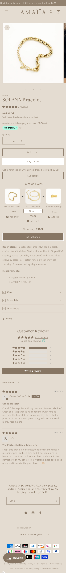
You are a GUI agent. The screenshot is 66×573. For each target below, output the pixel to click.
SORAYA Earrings (54, 206)
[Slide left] (25, 89)
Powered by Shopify (24, 563)
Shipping (16, 117)
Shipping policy (32, 568)
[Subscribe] (55, 501)
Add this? (14, 216)
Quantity (6, 134)
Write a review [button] (33, 371)
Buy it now (33, 161)
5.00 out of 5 (41, 337)
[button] (6, 11)
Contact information (50, 568)
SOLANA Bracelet (12, 206)
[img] (9, 391)
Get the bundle (33, 236)
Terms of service (16, 568)
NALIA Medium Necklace (33, 207)
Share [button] (9, 318)
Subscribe (33, 175)
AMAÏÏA (13, 563)
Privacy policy (56, 564)
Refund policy (41, 564)
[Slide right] (40, 89)
